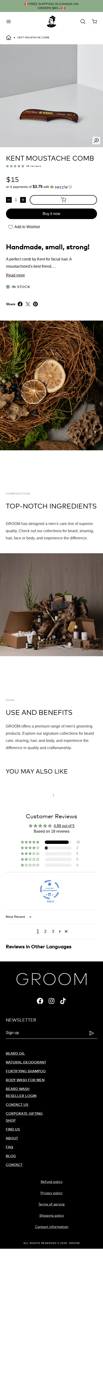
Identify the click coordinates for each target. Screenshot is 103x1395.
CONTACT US (17, 1104)
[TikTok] (63, 1001)
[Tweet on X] (28, 304)
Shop (11, 1120)
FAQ (9, 1147)
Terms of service (51, 1204)
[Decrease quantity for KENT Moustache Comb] (9, 200)
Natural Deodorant (26, 1062)
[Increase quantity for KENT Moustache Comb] (23, 200)
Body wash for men (25, 1080)
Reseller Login (21, 1095)
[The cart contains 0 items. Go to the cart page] (94, 21)
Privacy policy (51, 1193)
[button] (15, 166)
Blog (11, 1155)
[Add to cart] (63, 200)
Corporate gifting (24, 1113)
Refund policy (52, 1181)
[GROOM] (51, 22)
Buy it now (51, 214)
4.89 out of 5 (64, 826)
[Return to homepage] (8, 37)
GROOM (74, 1243)
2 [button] (45, 931)
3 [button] (53, 931)
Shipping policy (51, 1215)
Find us (13, 1129)
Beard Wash (17, 1088)
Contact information (51, 1226)
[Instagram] (51, 1001)
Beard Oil (15, 1053)
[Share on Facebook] (20, 304)
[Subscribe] (91, 1033)
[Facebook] (40, 1001)
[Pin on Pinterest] (35, 304)
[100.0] (49, 889)
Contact (14, 1164)
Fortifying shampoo (26, 1071)
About (12, 1138)
